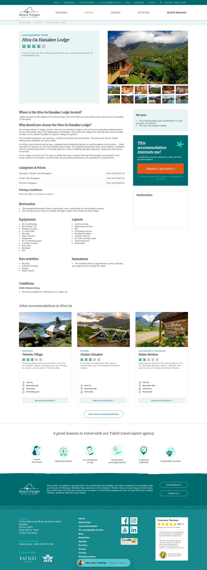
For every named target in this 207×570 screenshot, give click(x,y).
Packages (61, 12)
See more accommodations (103, 414)
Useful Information (87, 2)
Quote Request (177, 12)
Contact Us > (174, 493)
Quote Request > (174, 485)
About (56, 2)
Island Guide (69, 2)
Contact (151, 2)
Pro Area (83, 545)
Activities (144, 12)
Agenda (82, 541)
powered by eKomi (174, 555)
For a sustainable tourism (110, 2)
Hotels (89, 12)
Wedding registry (87, 556)
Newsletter (139, 2)
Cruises (115, 12)
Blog (128, 2)
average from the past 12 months (168, 527)
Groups (82, 549)
